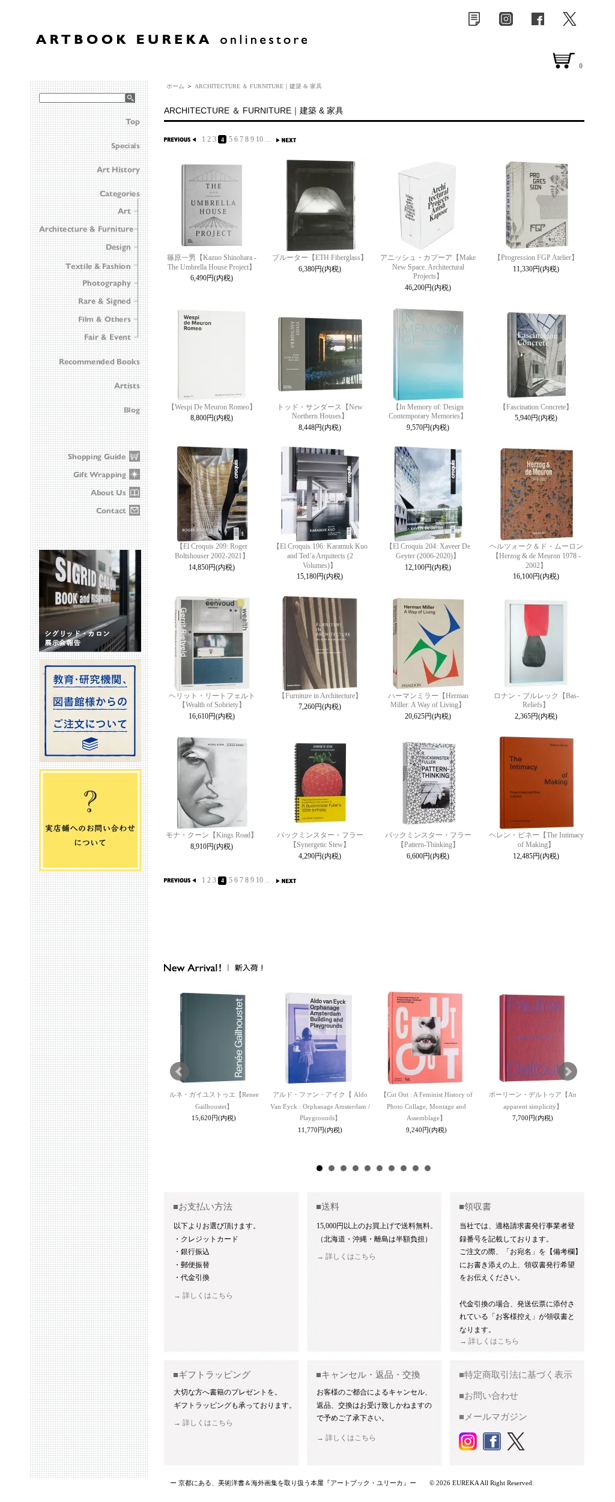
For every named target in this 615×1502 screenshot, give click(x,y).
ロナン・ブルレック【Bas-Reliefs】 (536, 701)
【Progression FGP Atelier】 (536, 257)
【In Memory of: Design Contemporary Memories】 (428, 412)
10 (259, 139)
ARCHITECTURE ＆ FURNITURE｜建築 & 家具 (258, 86)
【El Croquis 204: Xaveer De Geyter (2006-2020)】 (428, 551)
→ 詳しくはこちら (203, 1295)
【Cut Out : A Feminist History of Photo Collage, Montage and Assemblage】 (426, 1106)
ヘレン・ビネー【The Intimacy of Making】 (536, 840)
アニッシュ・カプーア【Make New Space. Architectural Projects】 (428, 266)
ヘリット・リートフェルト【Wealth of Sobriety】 (212, 701)
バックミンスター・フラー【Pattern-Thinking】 (428, 840)
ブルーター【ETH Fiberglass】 (320, 257)
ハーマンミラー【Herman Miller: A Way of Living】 (428, 701)
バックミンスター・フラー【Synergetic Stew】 (320, 840)
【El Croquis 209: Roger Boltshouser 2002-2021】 (212, 551)
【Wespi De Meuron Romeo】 (212, 407)
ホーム (175, 86)
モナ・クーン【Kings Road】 (212, 835)
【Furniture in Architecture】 (320, 696)
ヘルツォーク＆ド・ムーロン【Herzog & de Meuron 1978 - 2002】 (536, 555)
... (267, 139)
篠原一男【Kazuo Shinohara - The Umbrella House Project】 (211, 262)
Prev (179, 1071)
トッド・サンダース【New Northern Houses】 (320, 412)
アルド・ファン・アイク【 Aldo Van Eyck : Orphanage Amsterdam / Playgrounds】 (320, 1106)
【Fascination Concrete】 (536, 407)
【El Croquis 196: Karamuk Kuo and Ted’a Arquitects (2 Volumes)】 (320, 555)
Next (567, 1071)
